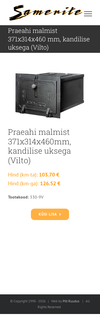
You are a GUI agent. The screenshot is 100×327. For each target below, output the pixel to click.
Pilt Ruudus (71, 301)
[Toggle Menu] (88, 13)
